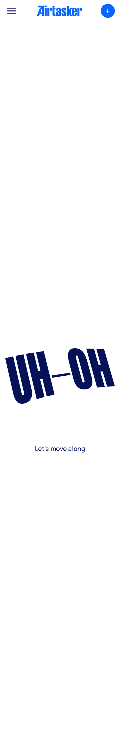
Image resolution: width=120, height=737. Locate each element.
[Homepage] (59, 11)
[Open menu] (11, 10)
